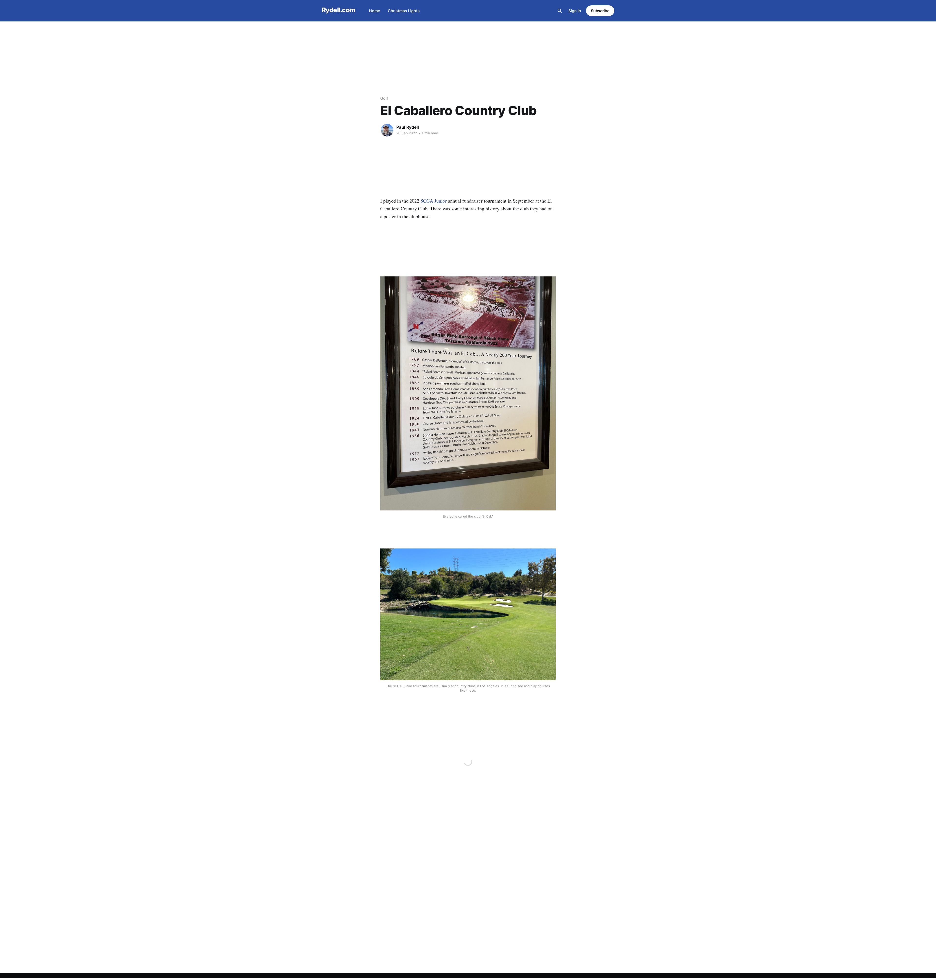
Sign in (574, 10)
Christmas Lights (404, 10)
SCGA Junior (433, 200)
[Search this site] (560, 11)
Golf (384, 98)
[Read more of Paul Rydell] (387, 130)
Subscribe (600, 10)
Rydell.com (338, 10)
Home (374, 10)
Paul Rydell (407, 127)
